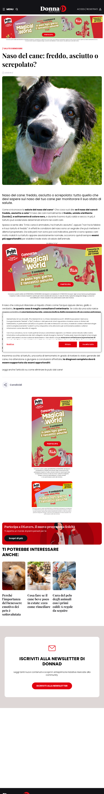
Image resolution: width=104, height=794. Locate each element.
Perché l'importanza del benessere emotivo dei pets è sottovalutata (12, 604)
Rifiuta (68, 344)
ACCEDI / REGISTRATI (87, 9)
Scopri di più (16, 538)
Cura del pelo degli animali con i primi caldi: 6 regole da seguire (63, 603)
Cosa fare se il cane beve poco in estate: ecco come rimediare (38, 601)
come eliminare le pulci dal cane (45, 369)
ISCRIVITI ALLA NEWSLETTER (52, 685)
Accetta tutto (88, 344)
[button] (8, 9)
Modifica (10, 344)
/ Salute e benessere (12, 48)
